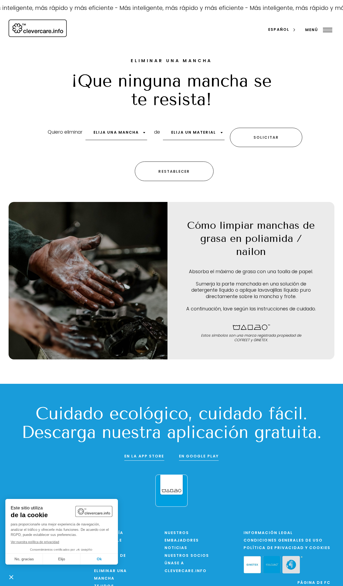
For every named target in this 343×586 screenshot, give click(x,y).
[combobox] (116, 134)
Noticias (176, 548)
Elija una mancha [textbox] (116, 133)
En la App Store (144, 456)
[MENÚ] (326, 30)
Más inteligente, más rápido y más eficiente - (176, 8)
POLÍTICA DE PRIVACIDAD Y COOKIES (287, 548)
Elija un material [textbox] (193, 133)
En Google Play (199, 456)
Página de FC (313, 583)
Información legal (268, 533)
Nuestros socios (187, 556)
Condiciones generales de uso (283, 541)
